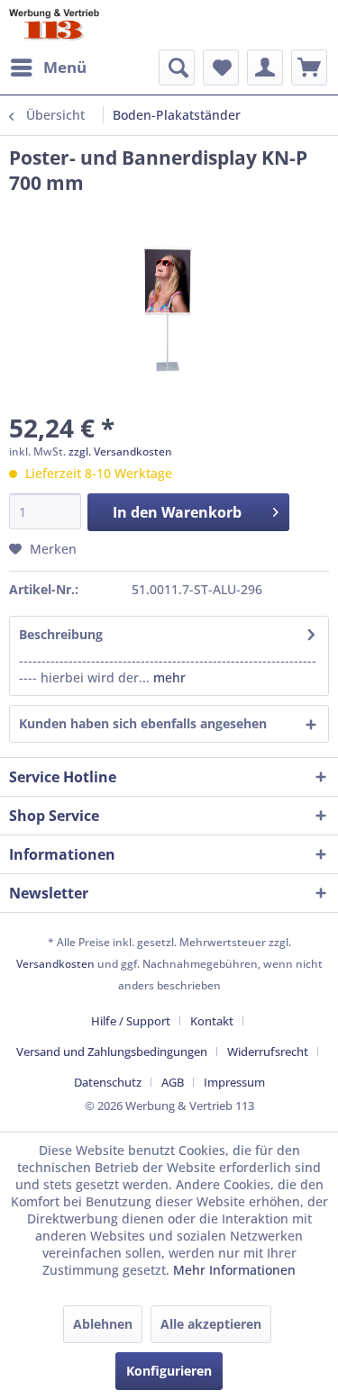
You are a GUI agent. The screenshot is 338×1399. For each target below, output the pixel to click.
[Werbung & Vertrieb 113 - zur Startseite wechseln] (54, 25)
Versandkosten (55, 963)
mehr (168, 677)
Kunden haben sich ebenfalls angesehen (143, 723)
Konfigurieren (169, 1370)
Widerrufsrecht (267, 1051)
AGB (172, 1082)
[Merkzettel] (221, 68)
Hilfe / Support (130, 1021)
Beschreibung (61, 634)
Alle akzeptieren (210, 1323)
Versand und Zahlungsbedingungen (111, 1051)
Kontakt (211, 1021)
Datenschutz (108, 1082)
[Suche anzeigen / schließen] (177, 68)
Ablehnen (102, 1323)
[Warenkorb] (309, 68)
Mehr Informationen (234, 1269)
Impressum (234, 1082)
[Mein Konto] (265, 68)
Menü (65, 67)
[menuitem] (48, 68)
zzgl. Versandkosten (120, 451)
